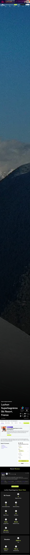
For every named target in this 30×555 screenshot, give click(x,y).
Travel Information (4, 447)
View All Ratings (3, 418)
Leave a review (23, 4)
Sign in (18, 4)
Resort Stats (3, 446)
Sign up (15, 4)
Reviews (3, 445)
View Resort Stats (26, 418)
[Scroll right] (22, 423)
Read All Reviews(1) (15, 486)
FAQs (3, 448)
